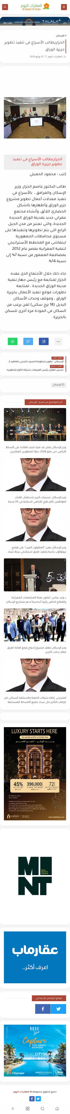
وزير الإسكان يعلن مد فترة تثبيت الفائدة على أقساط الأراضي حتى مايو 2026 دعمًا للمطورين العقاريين (36, 449)
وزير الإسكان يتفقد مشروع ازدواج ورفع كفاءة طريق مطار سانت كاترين (36, 650)
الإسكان (60, 36)
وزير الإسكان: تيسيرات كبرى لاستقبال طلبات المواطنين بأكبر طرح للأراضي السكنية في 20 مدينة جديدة (37, 500)
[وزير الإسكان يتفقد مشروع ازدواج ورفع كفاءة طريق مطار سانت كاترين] (35, 624)
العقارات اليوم (21, 1092)
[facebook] (43, 1009)
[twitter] (58, 1009)
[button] (44, 341)
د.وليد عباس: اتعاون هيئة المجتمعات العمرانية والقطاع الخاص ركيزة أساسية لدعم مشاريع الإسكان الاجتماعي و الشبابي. (36, 600)
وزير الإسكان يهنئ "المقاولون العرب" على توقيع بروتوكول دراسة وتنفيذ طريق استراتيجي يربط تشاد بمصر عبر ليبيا (37, 550)
